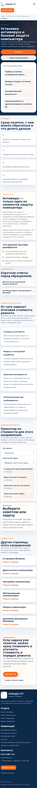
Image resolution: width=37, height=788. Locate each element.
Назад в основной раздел (18, 58)
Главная (3, 16)
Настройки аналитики (7, 773)
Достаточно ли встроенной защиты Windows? (13, 283)
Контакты (4, 739)
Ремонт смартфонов (7, 718)
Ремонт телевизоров (8, 721)
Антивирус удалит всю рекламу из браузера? (16, 291)
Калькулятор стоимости (9, 733)
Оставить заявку (7, 10)
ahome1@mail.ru (6, 758)
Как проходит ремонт (8, 736)
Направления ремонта (8, 730)
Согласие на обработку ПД (10, 745)
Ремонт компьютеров (23, 16)
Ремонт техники (11, 16)
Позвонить (18, 52)
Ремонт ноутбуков (7, 712)
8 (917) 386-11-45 (10, 674)
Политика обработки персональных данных (16, 742)
